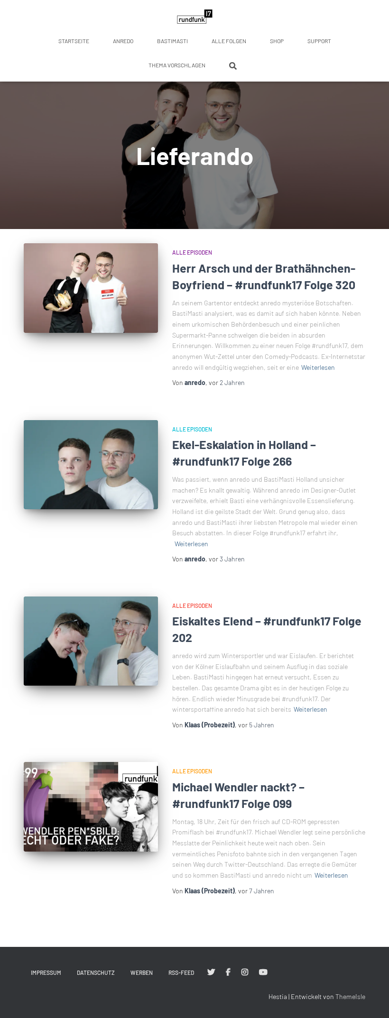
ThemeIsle (350, 996)
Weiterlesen (318, 367)
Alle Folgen (229, 40)
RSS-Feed (181, 972)
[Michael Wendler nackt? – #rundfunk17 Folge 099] (91, 806)
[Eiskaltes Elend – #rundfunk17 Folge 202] (91, 641)
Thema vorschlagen (176, 65)
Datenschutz (96, 972)
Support (319, 40)
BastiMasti (172, 40)
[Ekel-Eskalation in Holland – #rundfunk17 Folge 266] (91, 464)
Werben (141, 972)
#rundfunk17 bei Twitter (211, 972)
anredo (123, 40)
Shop (277, 40)
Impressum (46, 972)
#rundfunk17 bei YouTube (263, 972)
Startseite (73, 40)
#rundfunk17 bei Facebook (228, 972)
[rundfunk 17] (195, 16)
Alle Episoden (192, 252)
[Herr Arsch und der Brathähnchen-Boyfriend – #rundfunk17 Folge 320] (91, 287)
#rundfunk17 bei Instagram (245, 972)
